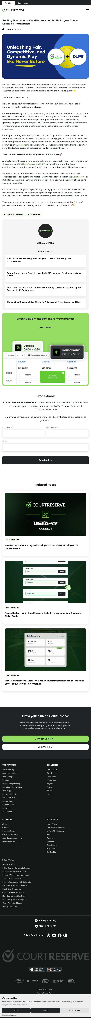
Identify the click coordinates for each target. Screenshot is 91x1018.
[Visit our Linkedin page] (65, 935)
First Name (8, 427)
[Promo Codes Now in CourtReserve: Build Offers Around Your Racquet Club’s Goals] (45, 582)
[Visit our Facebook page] (59, 935)
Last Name (52, 427)
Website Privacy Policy (45, 993)
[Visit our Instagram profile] (48, 935)
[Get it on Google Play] (53, 969)
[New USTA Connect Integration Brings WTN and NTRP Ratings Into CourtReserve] (45, 514)
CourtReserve (28, 164)
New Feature (34, 214)
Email (4, 441)
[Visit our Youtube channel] (54, 935)
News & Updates (12, 540)
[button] (46, 327)
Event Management (13, 214)
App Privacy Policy (45, 989)
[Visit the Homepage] (13, 10)
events (62, 120)
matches (22, 145)
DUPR (42, 164)
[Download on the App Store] (37, 969)
